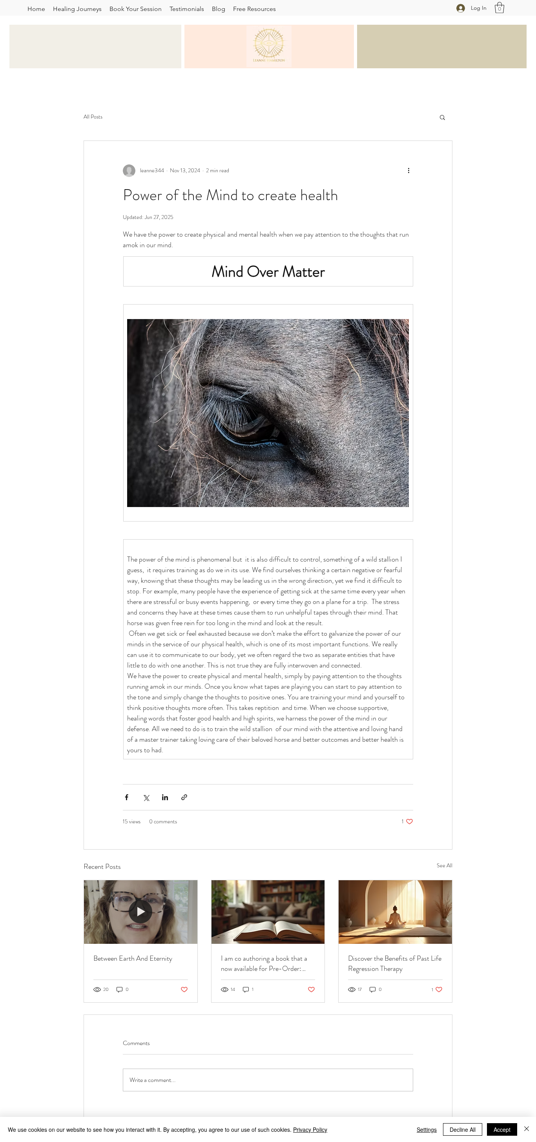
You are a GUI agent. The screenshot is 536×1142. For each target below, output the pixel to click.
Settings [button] (427, 1129)
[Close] (526, 1129)
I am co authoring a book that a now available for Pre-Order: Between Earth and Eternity (264, 963)
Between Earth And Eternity (132, 958)
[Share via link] (184, 797)
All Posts (93, 116)
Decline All (463, 1129)
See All (444, 865)
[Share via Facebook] (126, 797)
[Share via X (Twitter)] (145, 797)
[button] (499, 7)
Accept (502, 1129)
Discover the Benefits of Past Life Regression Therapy (394, 963)
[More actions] (408, 170)
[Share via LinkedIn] (165, 797)
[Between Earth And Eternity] (140, 912)
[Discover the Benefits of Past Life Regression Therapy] (395, 912)
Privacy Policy (310, 1129)
